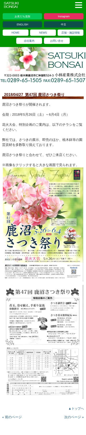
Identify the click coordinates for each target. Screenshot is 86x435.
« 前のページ (12, 417)
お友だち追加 (22, 16)
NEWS (43, 32)
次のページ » (74, 417)
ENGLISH (22, 24)
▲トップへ (76, 408)
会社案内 (29, 40)
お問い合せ (56, 40)
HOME (15, 32)
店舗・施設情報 (70, 32)
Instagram (64, 16)
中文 (63, 24)
